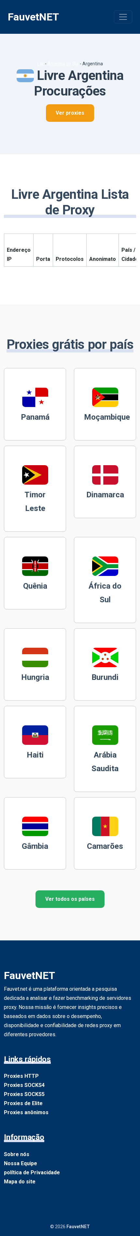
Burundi (105, 677)
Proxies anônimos (26, 1112)
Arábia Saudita (105, 761)
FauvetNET (33, 17)
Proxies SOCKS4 (24, 1085)
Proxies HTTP (21, 1076)
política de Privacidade (32, 1172)
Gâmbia (35, 846)
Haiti (35, 754)
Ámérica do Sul (63, 63)
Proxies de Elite (23, 1103)
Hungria (35, 677)
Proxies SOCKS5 (24, 1094)
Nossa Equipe (20, 1163)
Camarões (105, 846)
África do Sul (105, 592)
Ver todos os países (70, 899)
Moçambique (107, 417)
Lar (40, 63)
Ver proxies (70, 113)
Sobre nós (16, 1154)
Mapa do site (19, 1182)
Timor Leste (35, 501)
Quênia (35, 586)
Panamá (35, 417)
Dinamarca (105, 494)
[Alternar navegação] (123, 16)
